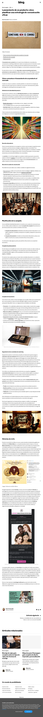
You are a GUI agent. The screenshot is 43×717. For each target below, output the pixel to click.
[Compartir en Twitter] (40, 609)
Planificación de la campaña (9, 57)
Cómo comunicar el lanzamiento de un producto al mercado (15, 55)
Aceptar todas (28, 711)
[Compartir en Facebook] (36, 609)
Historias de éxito (7, 59)
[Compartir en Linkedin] (38, 609)
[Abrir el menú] (2, 2)
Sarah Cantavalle (5, 19)
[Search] (40, 2)
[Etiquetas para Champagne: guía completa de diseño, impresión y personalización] (31, 642)
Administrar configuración (19, 711)
